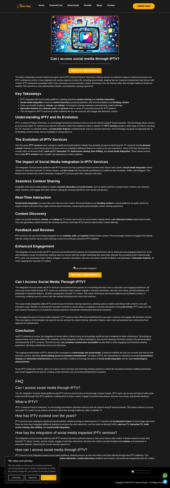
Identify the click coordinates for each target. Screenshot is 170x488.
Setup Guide (73, 5)
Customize (16, 478)
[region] (32, 470)
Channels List (55, 5)
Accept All (48, 478)
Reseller (88, 5)
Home (41, 5)
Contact (111, 5)
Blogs (99, 5)
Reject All (32, 478)
